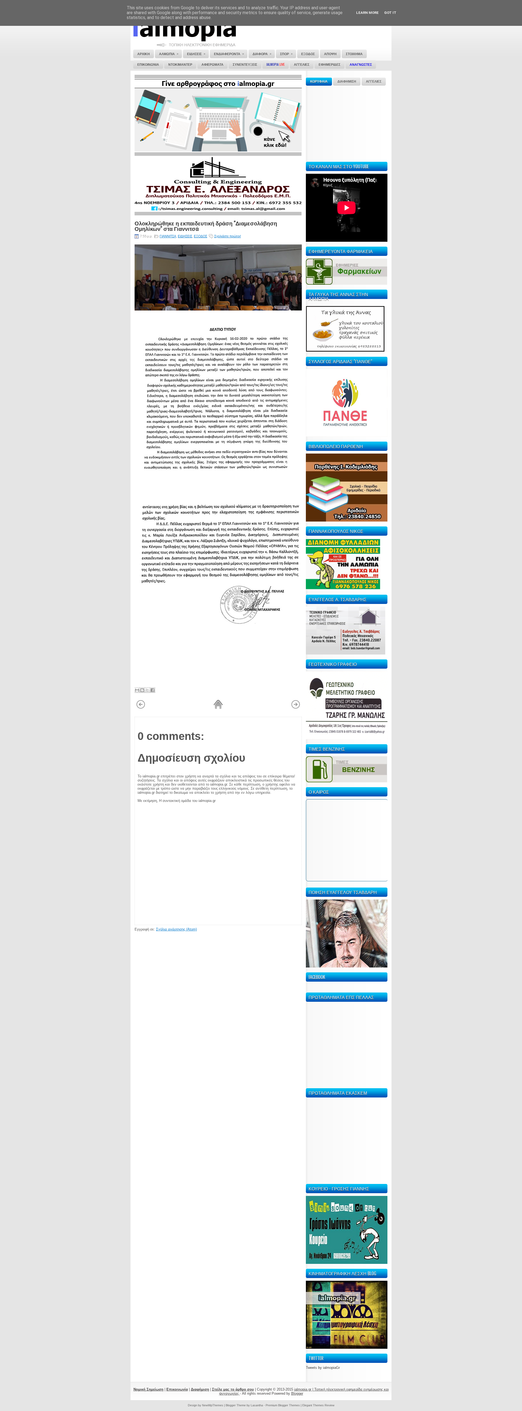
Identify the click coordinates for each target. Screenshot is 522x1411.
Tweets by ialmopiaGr (323, 1368)
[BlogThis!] (142, 690)
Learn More (367, 13)
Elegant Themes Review (318, 1405)
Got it (390, 13)
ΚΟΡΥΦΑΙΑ (319, 81)
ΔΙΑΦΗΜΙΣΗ (346, 81)
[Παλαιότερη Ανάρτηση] (295, 707)
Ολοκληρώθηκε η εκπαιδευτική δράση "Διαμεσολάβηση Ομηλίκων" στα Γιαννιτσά (206, 225)
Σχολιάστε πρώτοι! (227, 236)
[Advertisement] (346, 123)
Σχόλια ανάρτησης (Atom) (176, 929)
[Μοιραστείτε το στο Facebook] (152, 690)
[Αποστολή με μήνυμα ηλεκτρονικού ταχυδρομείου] (137, 690)
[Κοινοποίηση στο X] (147, 690)
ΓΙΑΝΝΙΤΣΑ (168, 236)
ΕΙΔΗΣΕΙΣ (185, 236)
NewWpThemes (212, 1405)
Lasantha (257, 1405)
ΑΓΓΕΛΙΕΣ (373, 81)
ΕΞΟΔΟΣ (200, 236)
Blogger (297, 1393)
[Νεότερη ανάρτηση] (140, 707)
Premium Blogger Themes (283, 1405)
